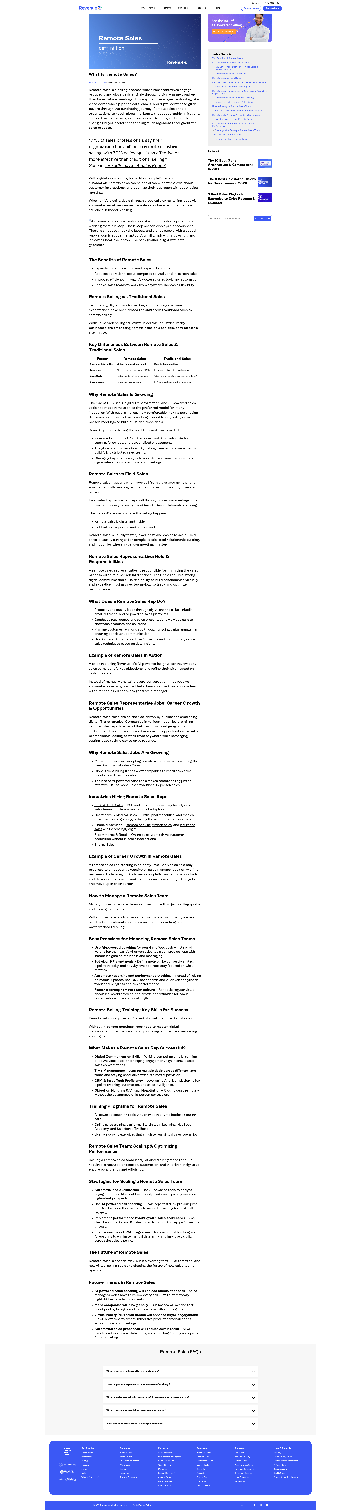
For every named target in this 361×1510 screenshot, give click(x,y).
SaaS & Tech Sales (108, 805)
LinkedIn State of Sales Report (135, 166)
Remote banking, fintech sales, (149, 825)
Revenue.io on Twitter (254, 1505)
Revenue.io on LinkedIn (242, 1505)
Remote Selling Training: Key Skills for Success (236, 115)
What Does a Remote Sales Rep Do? (233, 87)
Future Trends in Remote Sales (231, 139)
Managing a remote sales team (113, 904)
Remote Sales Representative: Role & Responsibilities (240, 82)
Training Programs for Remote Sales (233, 119)
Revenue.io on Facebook (248, 1505)
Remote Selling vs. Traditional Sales (230, 63)
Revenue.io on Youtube (267, 1505)
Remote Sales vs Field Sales (226, 78)
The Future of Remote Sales (226, 135)
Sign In (279, 3)
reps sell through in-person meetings (160, 500)
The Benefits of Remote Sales (227, 58)
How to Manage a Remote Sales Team (231, 106)
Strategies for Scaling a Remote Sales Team (237, 130)
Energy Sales (104, 845)
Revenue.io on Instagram (260, 1505)
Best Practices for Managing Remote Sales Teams (240, 111)
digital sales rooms (112, 178)
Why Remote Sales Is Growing (230, 74)
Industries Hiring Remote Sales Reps (234, 102)
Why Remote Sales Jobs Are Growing (234, 98)
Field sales (97, 500)
